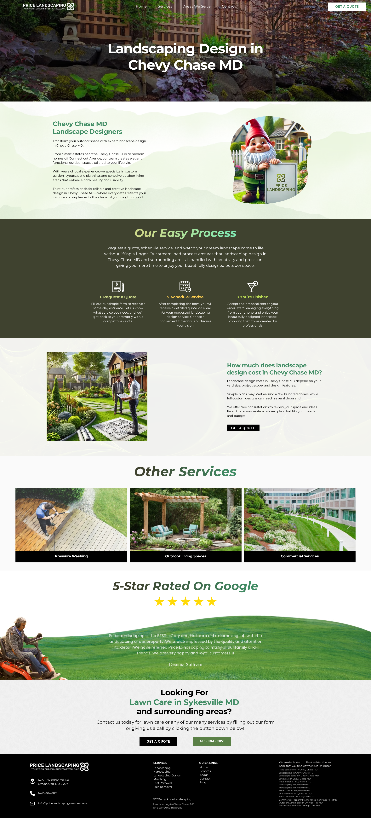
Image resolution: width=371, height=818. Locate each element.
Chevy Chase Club (113, 154)
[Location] (32, 781)
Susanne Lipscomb (185, 657)
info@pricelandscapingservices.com (62, 803)
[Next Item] (349, 525)
